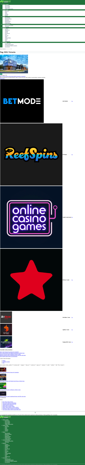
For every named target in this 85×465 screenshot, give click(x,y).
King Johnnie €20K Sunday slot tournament (8, 356)
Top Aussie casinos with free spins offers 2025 (11, 409)
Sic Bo (6, 15)
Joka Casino (7, 7)
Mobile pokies (8, 21)
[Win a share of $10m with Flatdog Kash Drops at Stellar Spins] (3, 379)
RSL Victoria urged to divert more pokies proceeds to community (13, 76)
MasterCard (7, 30)
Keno (6, 12)
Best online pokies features (7, 401)
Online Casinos (5, 4)
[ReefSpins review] (31, 185)
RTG (3, 362)
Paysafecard (7, 33)
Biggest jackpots (8, 18)
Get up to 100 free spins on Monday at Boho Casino (10, 354)
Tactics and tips (8, 23)
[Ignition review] (6, 335)
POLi (6, 34)
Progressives (7, 22)
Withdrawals (7, 41)
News (1, 74)
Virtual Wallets (8, 37)
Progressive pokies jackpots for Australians (10, 408)
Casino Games (5, 9)
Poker (6, 13)
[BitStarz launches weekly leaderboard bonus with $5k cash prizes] (3, 395)
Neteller (6, 31)
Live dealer (4, 42)
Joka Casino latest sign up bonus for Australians (9, 351)
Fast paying (7, 5)
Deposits (4, 27)
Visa (6, 40)
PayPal (6, 32)
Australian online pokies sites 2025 (9, 404)
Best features (7, 17)
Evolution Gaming (6, 361)
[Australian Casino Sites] (5, 2)
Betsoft (3, 360)
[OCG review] (31, 247)
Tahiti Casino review (9, 8)
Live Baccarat (7, 43)
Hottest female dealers (9, 44)
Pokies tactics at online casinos (8, 406)
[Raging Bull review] (6, 347)
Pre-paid (6, 35)
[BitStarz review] (31, 310)
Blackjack (7, 11)
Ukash (6, 38)
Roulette (6, 14)
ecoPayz (6, 28)
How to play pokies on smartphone (9, 402)
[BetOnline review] (6, 322)
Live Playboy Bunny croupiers (11, 45)
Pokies (3, 16)
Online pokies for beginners (7, 405)
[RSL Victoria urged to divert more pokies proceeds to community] (42, 64)
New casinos (7, 6)
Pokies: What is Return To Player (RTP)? (10, 407)
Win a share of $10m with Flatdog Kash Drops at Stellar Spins (12, 353)
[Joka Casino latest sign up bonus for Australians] (3, 371)
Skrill (6, 36)
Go (72, 101)
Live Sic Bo (7, 46)
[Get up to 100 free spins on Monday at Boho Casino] (3, 388)
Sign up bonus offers (9, 25)
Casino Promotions (6, 24)
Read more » (2, 78)
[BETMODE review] (22, 122)
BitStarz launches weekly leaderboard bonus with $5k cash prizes (13, 355)
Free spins (7, 19)
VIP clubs (7, 26)
